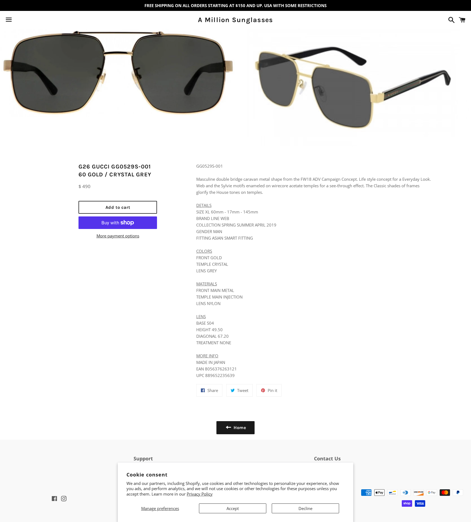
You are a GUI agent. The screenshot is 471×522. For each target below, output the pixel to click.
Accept (233, 508)
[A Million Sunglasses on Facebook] (18, 20)
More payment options (117, 236)
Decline (305, 508)
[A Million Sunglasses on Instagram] (28, 20)
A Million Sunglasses (235, 20)
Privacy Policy (200, 494)
